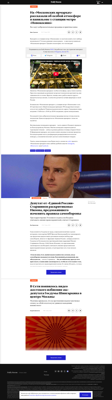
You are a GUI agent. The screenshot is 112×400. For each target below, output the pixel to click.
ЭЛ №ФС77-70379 (93, 368)
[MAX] (68, 371)
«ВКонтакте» (34, 146)
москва (32, 150)
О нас (45, 371)
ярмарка (47, 150)
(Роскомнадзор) (76, 368)
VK (67, 52)
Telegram (58, 52)
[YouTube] (58, 371)
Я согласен (85, 395)
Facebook (45, 146)
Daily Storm (56, 2)
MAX (52, 49)
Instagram (71, 143)
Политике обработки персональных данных (42, 395)
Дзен (63, 52)
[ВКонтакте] (61, 371)
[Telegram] (55, 371)
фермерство (40, 150)
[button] (8, 3)
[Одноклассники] (65, 371)
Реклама (46, 375)
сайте (70, 141)
